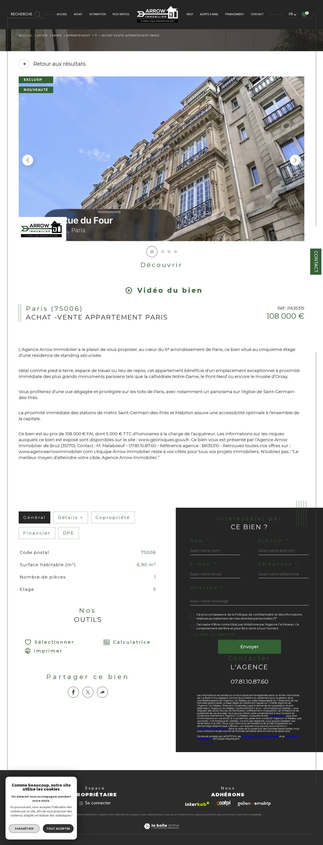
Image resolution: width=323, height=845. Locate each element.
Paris (57, 35)
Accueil (62, 14)
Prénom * (273, 541)
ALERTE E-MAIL (209, 14)
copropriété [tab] (113, 517)
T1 (95, 35)
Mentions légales (192, 815)
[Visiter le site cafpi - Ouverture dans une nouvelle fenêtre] (223, 803)
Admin (210, 815)
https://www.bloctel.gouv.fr (212, 728)
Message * (206, 587)
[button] (295, 160)
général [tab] (34, 517)
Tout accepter (58, 829)
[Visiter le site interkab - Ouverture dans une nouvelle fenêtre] (197, 804)
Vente (42, 35)
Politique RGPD (240, 815)
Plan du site (172, 815)
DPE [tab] (69, 533)
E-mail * (203, 564)
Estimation (97, 14)
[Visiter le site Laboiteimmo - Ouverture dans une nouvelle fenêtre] (161, 831)
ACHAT (78, 14)
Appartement (78, 35)
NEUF (190, 14)
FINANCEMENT (234, 14)
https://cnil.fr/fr (277, 715)
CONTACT (257, 14)
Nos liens (222, 815)
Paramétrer (24, 829)
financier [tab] (37, 533)
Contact (315, 262)
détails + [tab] (70, 517)
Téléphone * (278, 564)
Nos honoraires (152, 815)
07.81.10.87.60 (249, 681)
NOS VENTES (121, 14)
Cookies (256, 815)
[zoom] (161, 240)
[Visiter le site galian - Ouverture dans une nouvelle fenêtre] (254, 803)
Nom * (200, 541)
